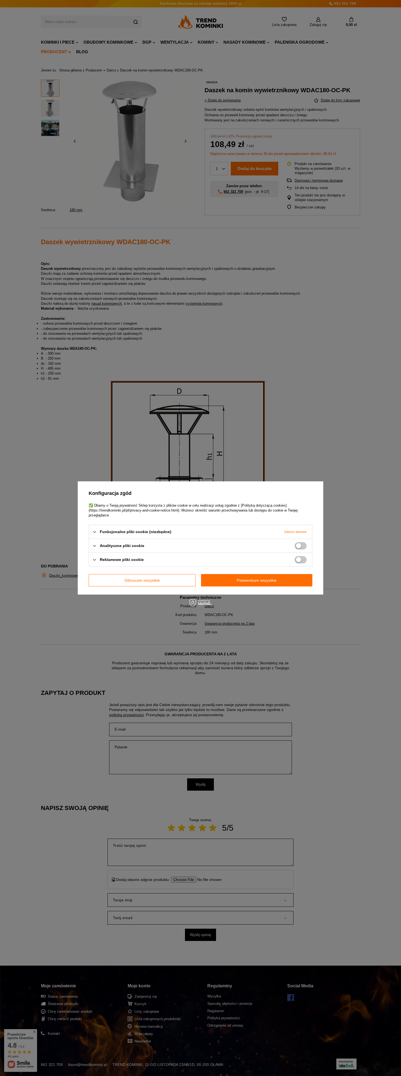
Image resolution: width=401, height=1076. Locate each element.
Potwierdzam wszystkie (257, 580)
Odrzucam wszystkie (142, 580)
